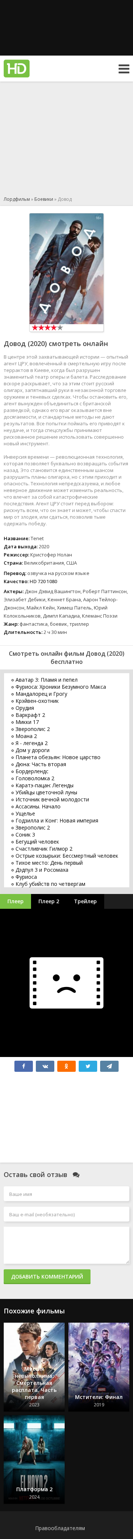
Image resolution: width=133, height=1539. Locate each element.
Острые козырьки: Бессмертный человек (67, 855)
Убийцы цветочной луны (46, 792)
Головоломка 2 (35, 778)
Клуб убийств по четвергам (50, 883)
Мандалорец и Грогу (41, 693)
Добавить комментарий (47, 1276)
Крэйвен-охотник (37, 700)
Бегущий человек (37, 841)
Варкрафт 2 (30, 714)
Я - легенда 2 (32, 743)
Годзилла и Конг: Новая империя (57, 820)
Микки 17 (27, 721)
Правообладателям (60, 1528)
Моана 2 (26, 735)
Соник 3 (25, 834)
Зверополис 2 (33, 728)
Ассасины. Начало (38, 806)
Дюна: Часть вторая (41, 764)
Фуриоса (26, 876)
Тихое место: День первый (49, 862)
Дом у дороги (33, 750)
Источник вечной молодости (52, 799)
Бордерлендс (32, 771)
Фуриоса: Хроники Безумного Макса (61, 686)
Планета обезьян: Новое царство (58, 757)
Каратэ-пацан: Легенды (45, 785)
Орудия (25, 707)
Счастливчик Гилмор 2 (44, 848)
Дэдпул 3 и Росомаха (42, 869)
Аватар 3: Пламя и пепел (47, 679)
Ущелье (25, 813)
